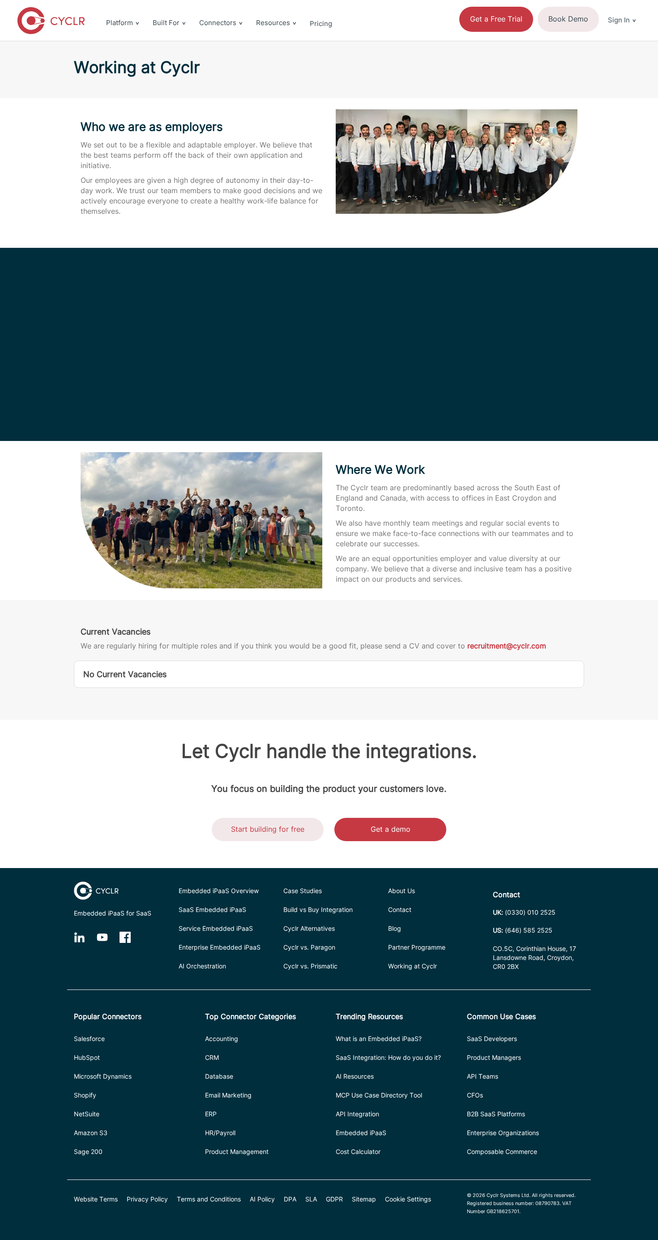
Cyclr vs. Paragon (309, 947)
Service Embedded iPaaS (216, 928)
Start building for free (267, 829)
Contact (399, 909)
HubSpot (87, 1057)
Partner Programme (416, 947)
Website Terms (96, 1199)
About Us (401, 890)
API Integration (357, 1114)
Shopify (85, 1095)
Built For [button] (166, 22)
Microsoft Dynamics (103, 1076)
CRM (212, 1057)
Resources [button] (273, 22)
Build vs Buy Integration (318, 909)
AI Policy (262, 1199)
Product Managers (494, 1057)
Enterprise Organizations (503, 1132)
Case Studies (302, 890)
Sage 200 (88, 1151)
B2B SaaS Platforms (496, 1114)
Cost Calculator (358, 1151)
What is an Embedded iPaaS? (379, 1038)
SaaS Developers (492, 1038)
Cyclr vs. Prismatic (310, 966)
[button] (622, 5)
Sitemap (364, 1199)
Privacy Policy (147, 1199)
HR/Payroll (220, 1132)
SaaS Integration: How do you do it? (388, 1057)
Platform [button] (119, 22)
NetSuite (86, 1114)
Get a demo (390, 829)
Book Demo (568, 18)
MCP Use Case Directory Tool (379, 1095)
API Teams (482, 1076)
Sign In (619, 20)
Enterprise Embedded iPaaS (220, 947)
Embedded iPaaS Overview (219, 890)
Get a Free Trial (496, 18)
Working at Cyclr (412, 966)
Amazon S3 (90, 1132)
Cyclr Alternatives (309, 928)
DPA (290, 1199)
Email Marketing (228, 1095)
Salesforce (89, 1038)
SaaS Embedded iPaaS (212, 909)
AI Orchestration (202, 966)
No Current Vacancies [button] (125, 674)
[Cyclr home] (51, 20)
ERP (211, 1114)
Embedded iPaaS (361, 1132)
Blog (394, 928)
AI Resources (355, 1076)
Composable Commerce (502, 1151)
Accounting (221, 1038)
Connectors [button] (217, 22)
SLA (311, 1199)
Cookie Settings (408, 1199)
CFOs (475, 1095)
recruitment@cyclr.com (506, 645)
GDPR (334, 1199)
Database (219, 1076)
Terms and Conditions (209, 1199)
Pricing (321, 23)
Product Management (237, 1151)
